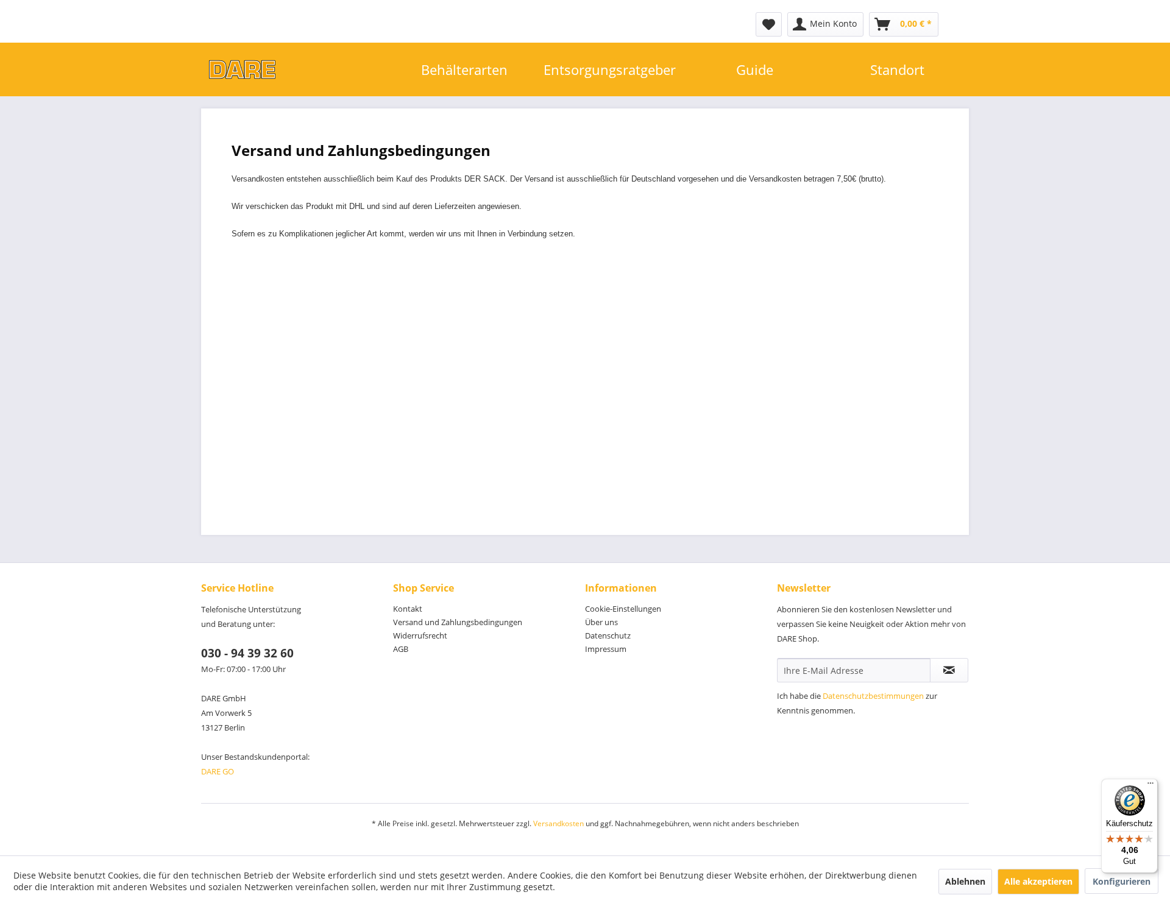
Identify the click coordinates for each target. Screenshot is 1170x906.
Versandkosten (558, 823)
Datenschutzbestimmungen (873, 695)
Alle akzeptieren (1038, 881)
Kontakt (407, 608)
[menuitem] (769, 24)
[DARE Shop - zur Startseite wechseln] (297, 69)
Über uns (601, 622)
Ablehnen (965, 881)
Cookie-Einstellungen (623, 608)
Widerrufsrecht (420, 635)
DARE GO (217, 771)
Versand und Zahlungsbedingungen (457, 622)
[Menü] (1150, 786)
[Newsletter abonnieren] (949, 670)
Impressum (605, 648)
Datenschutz (608, 635)
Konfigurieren (1121, 881)
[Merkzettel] (769, 24)
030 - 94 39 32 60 (247, 653)
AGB (400, 648)
